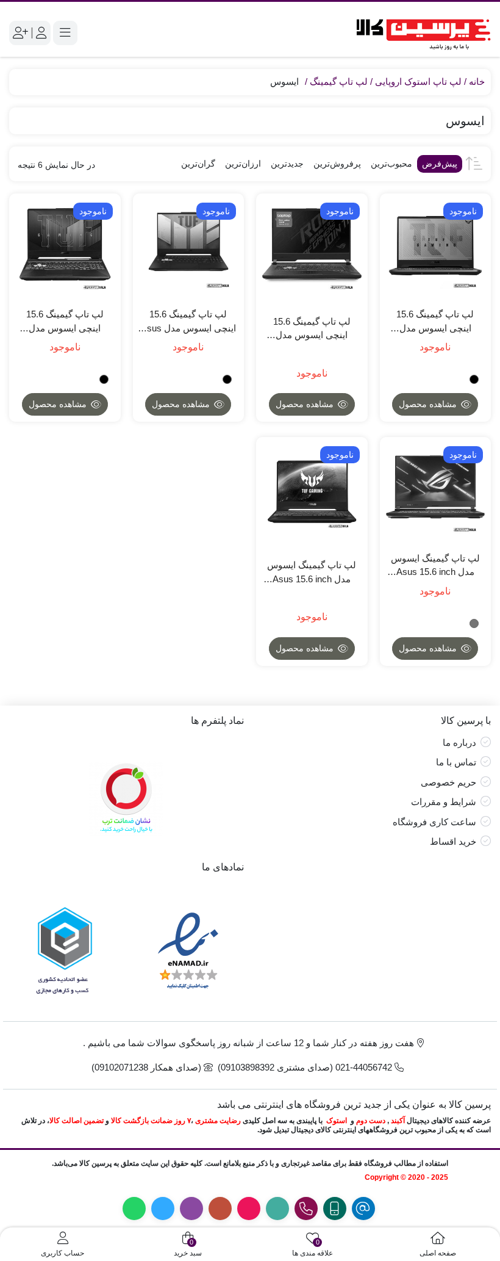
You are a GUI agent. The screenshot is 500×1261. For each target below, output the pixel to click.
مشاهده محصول (429, 404)
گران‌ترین (198, 163)
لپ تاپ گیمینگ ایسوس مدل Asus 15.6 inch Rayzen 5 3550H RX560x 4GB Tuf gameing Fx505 (311, 573)
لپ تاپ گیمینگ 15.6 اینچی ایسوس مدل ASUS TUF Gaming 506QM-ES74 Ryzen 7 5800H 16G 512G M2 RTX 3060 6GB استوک (65, 322)
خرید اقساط (453, 841)
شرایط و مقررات (443, 802)
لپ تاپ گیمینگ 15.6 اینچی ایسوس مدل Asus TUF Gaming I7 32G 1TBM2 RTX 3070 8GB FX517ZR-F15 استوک (188, 322)
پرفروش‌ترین (337, 163)
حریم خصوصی (448, 782)
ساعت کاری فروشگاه (434, 822)
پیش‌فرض (439, 163)
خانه (477, 81)
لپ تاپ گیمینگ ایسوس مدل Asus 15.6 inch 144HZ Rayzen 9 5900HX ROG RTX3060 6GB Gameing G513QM (435, 566)
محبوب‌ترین (391, 163)
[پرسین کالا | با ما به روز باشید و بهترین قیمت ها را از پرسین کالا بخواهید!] (419, 33)
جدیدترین (287, 163)
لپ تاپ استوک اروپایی (418, 81)
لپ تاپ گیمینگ (339, 81)
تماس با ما (456, 762)
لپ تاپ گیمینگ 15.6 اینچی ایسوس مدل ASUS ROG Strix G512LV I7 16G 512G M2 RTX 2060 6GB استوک (312, 329)
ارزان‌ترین (243, 163)
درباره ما (459, 742)
